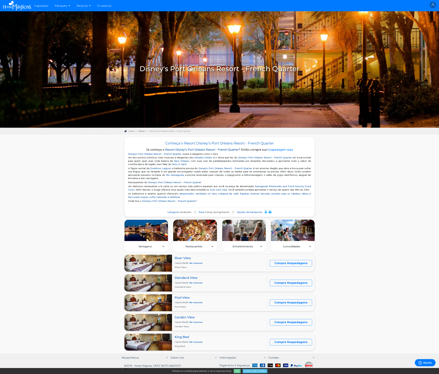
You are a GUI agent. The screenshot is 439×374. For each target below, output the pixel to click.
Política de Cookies (255, 371)
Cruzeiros (104, 5)
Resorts (82, 5)
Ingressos (41, 5)
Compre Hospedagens (290, 263)
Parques (61, 5)
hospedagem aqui (280, 149)
